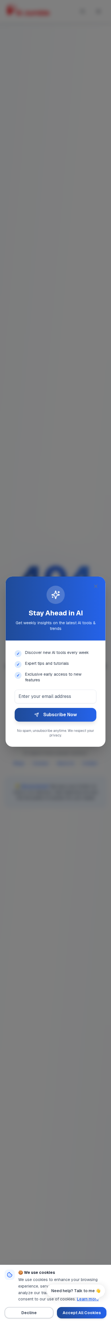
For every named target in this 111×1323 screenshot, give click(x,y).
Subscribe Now (60, 715)
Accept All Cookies (82, 1312)
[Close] (96, 586)
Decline (29, 1312)
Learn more (88, 1299)
